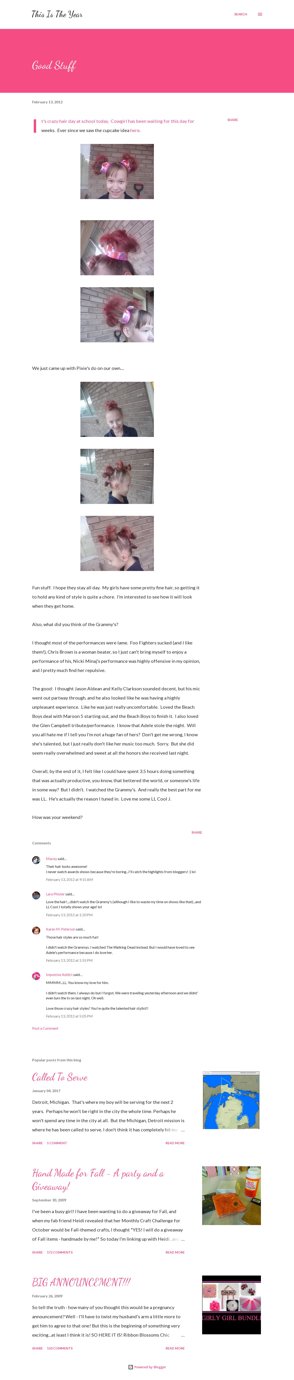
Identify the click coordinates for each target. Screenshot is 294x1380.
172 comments (60, 1252)
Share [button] (232, 120)
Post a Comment (45, 1028)
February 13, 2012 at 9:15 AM (69, 879)
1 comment (57, 1143)
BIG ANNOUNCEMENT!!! (81, 1282)
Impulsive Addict (59, 974)
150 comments (60, 1348)
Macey (51, 858)
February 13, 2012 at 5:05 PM (69, 1016)
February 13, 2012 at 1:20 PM (69, 915)
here (135, 130)
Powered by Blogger (149, 1367)
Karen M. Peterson (60, 929)
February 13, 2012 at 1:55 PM (69, 960)
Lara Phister (55, 894)
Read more (175, 1143)
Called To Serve (59, 1077)
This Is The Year (57, 14)
